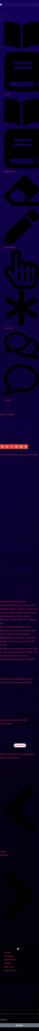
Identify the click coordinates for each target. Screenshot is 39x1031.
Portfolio (10, 414)
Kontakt (7, 952)
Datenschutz (9, 959)
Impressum (9, 956)
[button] (2, 446)
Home (2, 414)
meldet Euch (20, 745)
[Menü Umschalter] (2, 17)
